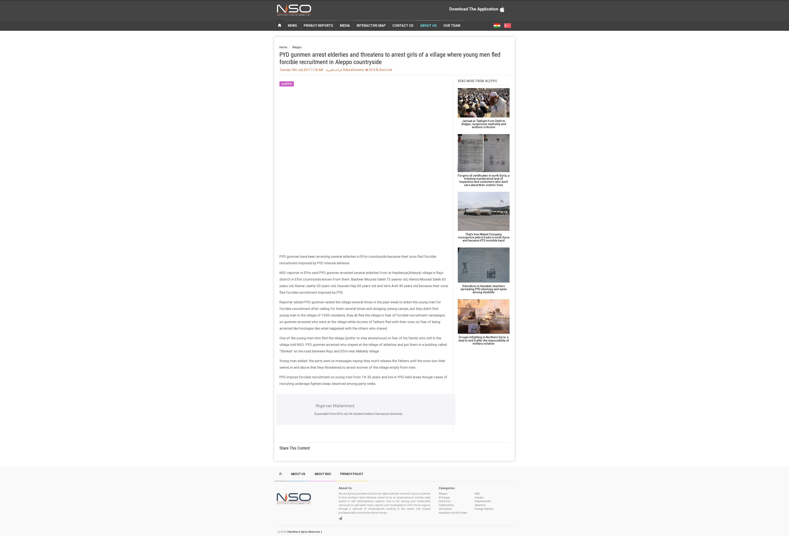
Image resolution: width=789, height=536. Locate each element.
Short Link (385, 69)
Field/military (446, 505)
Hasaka (479, 497)
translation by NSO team (453, 512)
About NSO (323, 474)
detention (480, 505)
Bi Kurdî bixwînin (353, 69)
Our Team (451, 26)
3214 (371, 69)
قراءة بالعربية (334, 69)
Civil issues (445, 508)
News (292, 26)
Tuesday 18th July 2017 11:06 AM (301, 69)
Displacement (483, 501)
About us (298, 474)
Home (283, 47)
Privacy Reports (318, 26)
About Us (428, 26)
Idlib (477, 493)
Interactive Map (371, 26)
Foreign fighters (484, 508)
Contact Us (402, 26)
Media (345, 26)
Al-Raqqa (444, 497)
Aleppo (297, 47)
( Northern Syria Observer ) (304, 531)
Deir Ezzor (445, 501)
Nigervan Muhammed (335, 405)
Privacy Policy (351, 474)
